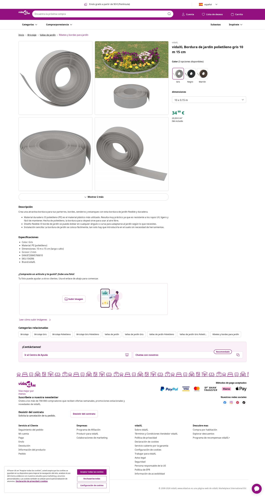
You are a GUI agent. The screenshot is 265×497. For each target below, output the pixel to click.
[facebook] (224, 402)
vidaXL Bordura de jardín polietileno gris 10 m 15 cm (207, 49)
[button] (107, 4)
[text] (178, 113)
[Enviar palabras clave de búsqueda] (169, 14)
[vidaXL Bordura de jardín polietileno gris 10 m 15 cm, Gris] (55, 78)
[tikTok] (244, 402)
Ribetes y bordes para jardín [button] (226, 334)
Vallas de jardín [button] (112, 334)
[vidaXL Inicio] (24, 12)
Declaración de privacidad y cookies (32, 481)
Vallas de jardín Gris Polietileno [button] (194, 334)
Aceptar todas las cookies (91, 472)
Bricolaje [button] (25, 334)
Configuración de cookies (148, 449)
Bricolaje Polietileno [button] (61, 334)
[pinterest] (237, 402)
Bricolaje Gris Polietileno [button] (87, 334)
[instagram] (231, 402)
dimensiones (179, 91)
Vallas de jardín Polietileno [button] (161, 334)
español (208, 4)
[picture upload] (109, 299)
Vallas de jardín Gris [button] (134, 334)
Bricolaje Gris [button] (40, 334)
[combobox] (102, 13)
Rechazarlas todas (92, 478)
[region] (56, 479)
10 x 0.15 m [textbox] (181, 100)
